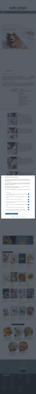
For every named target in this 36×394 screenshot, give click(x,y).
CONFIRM (11, 213)
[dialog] (18, 197)
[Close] (33, 177)
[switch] (29, 194)
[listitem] (18, 192)
